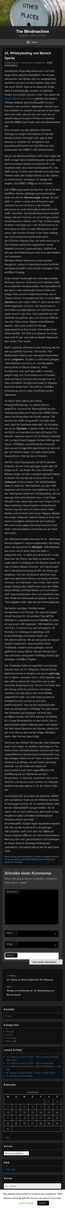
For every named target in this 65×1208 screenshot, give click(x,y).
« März (7, 1137)
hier (35, 786)
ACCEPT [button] (43, 1203)
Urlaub (9, 1037)
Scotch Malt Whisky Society (19, 98)
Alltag (8, 1031)
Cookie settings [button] (26, 1203)
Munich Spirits (13, 859)
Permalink (18, 862)
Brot (8, 1034)
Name (9, 932)
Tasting (48, 859)
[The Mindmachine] (32, 25)
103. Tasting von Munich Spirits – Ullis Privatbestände (30, 1063)
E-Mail (9, 944)
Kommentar (12, 891)
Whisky (38, 856)
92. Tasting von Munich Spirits (19, 1075)
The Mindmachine (32, 31)
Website (10, 955)
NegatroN (40, 62)
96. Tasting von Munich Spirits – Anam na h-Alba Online (30, 1072)
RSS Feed (10, 1169)
